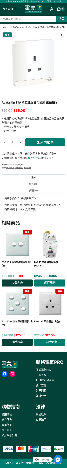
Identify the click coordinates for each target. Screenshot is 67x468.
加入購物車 (45, 142)
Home (5, 27)
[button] (61, 35)
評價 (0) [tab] (33, 190)
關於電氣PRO (44, 369)
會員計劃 (7, 424)
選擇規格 (50, 283)
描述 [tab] (33, 177)
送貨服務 (7, 419)
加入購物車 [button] (49, 342)
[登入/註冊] (52, 9)
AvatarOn (10, 167)
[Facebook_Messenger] (58, 459)
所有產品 (15, 27)
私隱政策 (41, 414)
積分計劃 (7, 430)
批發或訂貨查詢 (45, 380)
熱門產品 (19, 167)
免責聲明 (41, 419)
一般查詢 (41, 375)
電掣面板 (27, 167)
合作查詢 (41, 385)
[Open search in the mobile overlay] (33, 19)
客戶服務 (33, 157)
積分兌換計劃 (9, 435)
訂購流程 (7, 414)
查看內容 (17, 283)
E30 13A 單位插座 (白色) (47, 321)
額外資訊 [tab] (33, 184)
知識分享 (41, 395)
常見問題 (41, 390)
